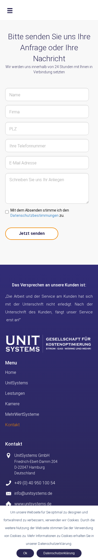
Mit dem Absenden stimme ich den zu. (39, 213)
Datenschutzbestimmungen (34, 215)
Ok (25, 553)
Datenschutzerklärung (59, 553)
